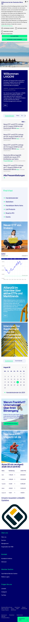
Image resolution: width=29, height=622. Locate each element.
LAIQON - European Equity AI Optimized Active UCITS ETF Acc (14, 89)
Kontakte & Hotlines (6, 558)
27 (14, 385)
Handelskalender (12, 198)
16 (24, 379)
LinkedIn (3, 588)
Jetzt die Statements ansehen (11, 423)
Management (4, 543)
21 (17, 382)
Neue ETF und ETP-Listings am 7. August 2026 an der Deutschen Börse (13, 167)
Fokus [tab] (17, 115)
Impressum (4, 615)
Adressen (4, 562)
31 (5, 388)
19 (11, 382)
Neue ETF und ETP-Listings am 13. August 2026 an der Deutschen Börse (13, 147)
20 (14, 382)
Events (8, 217)
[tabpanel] (14, 150)
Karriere (3, 540)
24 (5, 385)
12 (11, 379)
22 (20, 382)
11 (8, 379)
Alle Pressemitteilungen (14, 175)
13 (14, 379)
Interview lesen (7, 350)
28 (17, 385)
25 (8, 385)
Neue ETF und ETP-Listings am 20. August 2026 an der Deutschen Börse (13, 136)
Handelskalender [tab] (9, 360)
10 (5, 379)
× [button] (27, 1)
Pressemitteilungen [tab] (9, 115)
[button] (14, 33)
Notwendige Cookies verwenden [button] (14, 39)
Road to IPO (10, 213)
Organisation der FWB (7, 547)
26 (11, 385)
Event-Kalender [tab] (18, 360)
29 (20, 385)
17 (5, 382)
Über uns (3, 537)
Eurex (12, 608)
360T (17, 608)
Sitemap (3, 616)
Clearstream (24, 608)
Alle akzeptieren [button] (14, 36)
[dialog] (14, 21)
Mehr (5, 105)
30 (24, 385)
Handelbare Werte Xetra (14, 205)
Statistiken (9, 202)
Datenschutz (20, 615)
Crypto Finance (5, 610)
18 (8, 382)
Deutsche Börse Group (6, 607)
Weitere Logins (5, 577)
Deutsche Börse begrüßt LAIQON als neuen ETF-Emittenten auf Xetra (12, 157)
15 (20, 379)
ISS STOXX (13, 610)
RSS (23, 121)
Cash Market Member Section (9, 573)
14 (17, 379)
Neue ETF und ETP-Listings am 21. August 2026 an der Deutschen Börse (13, 126)
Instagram (4, 592)
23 (24, 382)
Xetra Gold (17, 607)
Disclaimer (12, 615)
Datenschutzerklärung (6, 26)
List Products (10, 209)
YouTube (3, 595)
